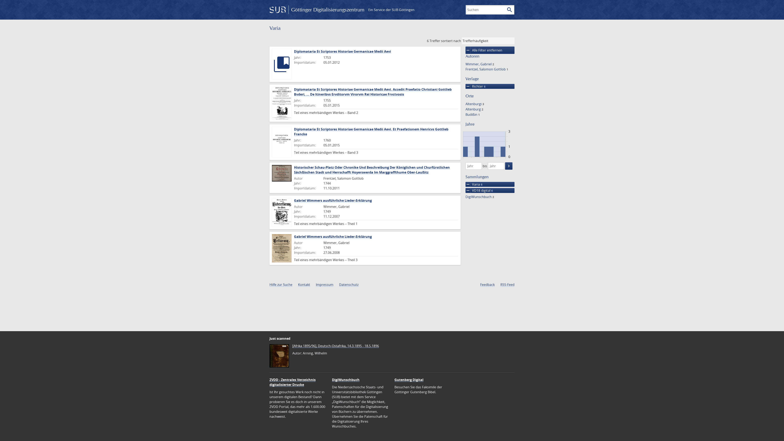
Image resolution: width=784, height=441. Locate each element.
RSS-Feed (507, 284)
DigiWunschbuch (480, 197)
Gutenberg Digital (408, 380)
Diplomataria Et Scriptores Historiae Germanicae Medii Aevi (342, 51)
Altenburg (474, 109)
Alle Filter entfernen (484, 50)
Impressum (324, 284)
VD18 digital (479, 190)
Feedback (487, 284)
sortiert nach (451, 41)
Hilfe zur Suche (281, 284)
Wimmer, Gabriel (480, 64)
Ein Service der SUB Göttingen (391, 10)
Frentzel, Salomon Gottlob (487, 69)
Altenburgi (475, 104)
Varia (474, 184)
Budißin (473, 114)
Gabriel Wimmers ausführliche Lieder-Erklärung (333, 200)
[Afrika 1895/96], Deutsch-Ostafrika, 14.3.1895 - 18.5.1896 (335, 346)
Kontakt (304, 284)
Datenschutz (349, 284)
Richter (476, 86)
